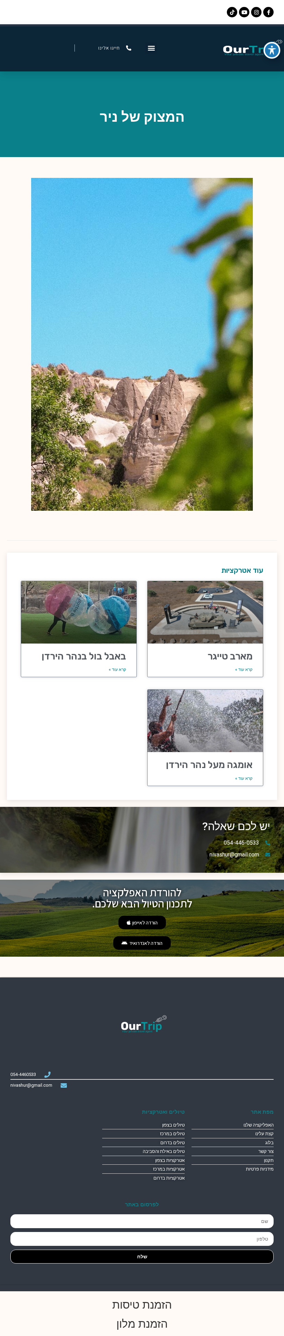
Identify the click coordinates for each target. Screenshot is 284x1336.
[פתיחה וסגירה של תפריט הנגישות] (272, 50)
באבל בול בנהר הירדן (84, 656)
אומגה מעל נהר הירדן (209, 764)
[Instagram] (256, 12)
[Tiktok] (232, 12)
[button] (151, 48)
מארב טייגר (229, 656)
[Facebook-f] (268, 12)
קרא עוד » (243, 669)
